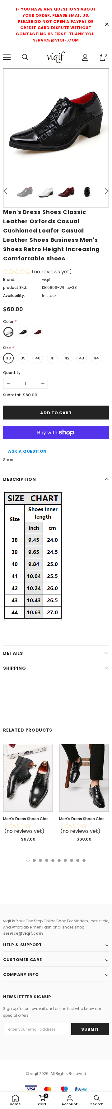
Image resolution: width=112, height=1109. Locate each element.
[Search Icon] (25, 57)
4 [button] (46, 860)
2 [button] (34, 860)
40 (37, 358)
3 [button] (40, 860)
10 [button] (84, 860)
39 (23, 358)
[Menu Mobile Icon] (7, 57)
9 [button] (77, 860)
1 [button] (28, 860)
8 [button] (71, 860)
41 (52, 358)
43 (81, 358)
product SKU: (15, 287)
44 (96, 358)
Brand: (9, 279)
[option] (56, 121)
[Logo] (56, 57)
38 (8, 358)
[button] (37, 272)
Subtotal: (12, 395)
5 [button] (52, 860)
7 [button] (65, 860)
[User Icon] (85, 57)
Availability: (14, 295)
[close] (107, 25)
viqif (46, 279)
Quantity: (12, 372)
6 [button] (59, 860)
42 (66, 358)
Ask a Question (27, 451)
